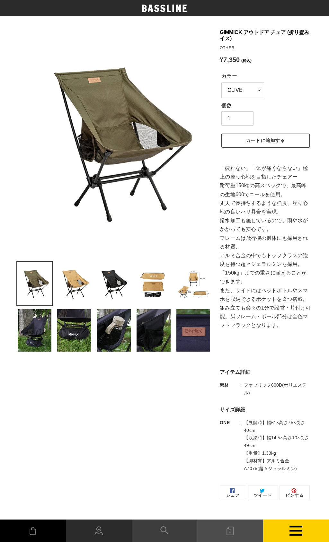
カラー (229, 76)
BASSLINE (165, 8)
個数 (226, 105)
